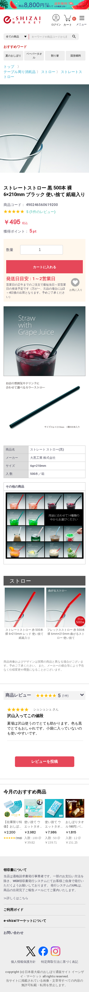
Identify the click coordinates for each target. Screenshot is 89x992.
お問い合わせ (13, 933)
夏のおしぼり (13, 55)
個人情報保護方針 (23, 961)
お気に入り (75, 288)
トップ (9, 67)
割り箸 (55, 55)
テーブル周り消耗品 (20, 72)
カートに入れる (44, 267)
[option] (44, 128)
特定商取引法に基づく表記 (59, 961)
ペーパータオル (34, 55)
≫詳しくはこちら (16, 898)
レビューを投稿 (44, 761)
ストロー (48, 72)
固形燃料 (75, 55)
